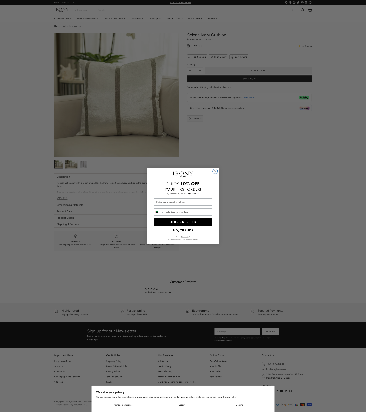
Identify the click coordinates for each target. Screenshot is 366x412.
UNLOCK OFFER (183, 222)
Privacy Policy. (230, 397)
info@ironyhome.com (192, 239)
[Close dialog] (215, 171)
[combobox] (159, 212)
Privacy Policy (185, 237)
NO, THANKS (183, 230)
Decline (239, 404)
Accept (181, 404)
